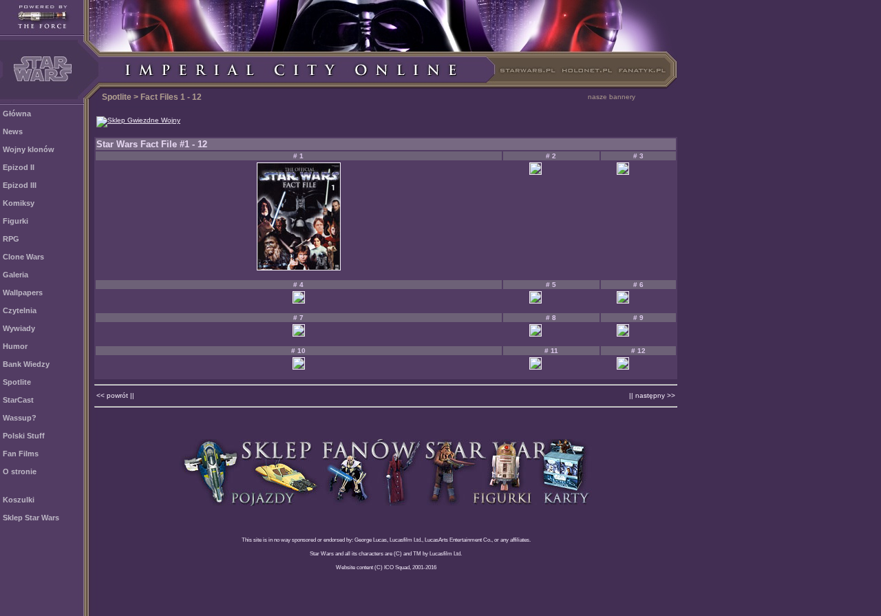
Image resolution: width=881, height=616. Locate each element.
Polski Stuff (24, 436)
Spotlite (17, 382)
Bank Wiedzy (26, 364)
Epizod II (18, 167)
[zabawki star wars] (138, 120)
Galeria (15, 274)
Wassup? (19, 418)
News (13, 131)
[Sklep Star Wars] (386, 503)
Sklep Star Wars (31, 517)
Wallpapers (23, 292)
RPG (11, 239)
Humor (15, 346)
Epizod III (19, 185)
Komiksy (18, 203)
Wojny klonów (28, 149)
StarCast (18, 400)
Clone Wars (23, 257)
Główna (17, 113)
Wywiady (19, 328)
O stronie (19, 471)
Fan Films (21, 453)
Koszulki (18, 500)
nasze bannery (611, 96)
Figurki (15, 221)
